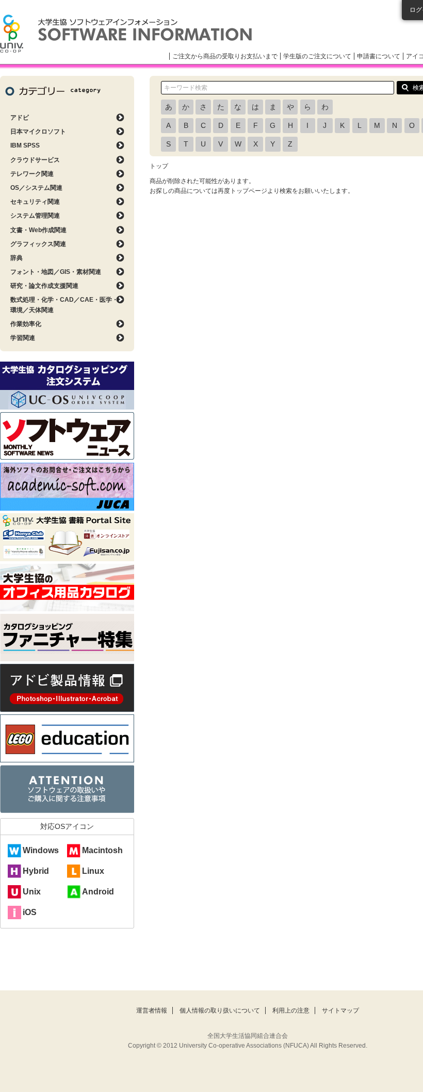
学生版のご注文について (317, 56)
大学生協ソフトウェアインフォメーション (126, 33)
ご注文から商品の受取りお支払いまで (225, 56)
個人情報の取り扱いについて (220, 1010)
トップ (159, 166)
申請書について (378, 56)
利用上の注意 (291, 1010)
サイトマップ (340, 1010)
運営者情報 (151, 1010)
